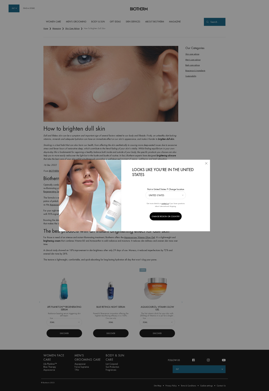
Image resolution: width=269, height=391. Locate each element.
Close (206, 163)
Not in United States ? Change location (165, 189)
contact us (165, 203)
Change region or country (166, 216)
